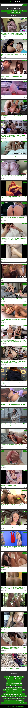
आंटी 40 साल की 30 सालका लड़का (14, 692)
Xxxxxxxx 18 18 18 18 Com (11, 694)
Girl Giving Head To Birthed (19, 696)
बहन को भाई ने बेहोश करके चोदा (19, 703)
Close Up (18, 12)
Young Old (21, 694)
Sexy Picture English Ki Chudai (14, 683)
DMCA (13, 706)
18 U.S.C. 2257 (20, 706)
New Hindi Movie (19, 700)
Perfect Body (18, 679)
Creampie (3, 10)
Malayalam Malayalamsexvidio (14, 687)
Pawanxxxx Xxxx (9, 700)
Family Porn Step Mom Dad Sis (14, 685)
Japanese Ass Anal (6, 696)
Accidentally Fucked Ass (14, 681)
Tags (9, 706)
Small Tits (15, 10)
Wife (9, 12)
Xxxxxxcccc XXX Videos (18, 676)
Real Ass (24, 10)
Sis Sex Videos (10, 679)
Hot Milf (23, 689)
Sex (20, 10)
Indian (12, 12)
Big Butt (10, 10)
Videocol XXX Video (7, 703)
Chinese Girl (7, 676)
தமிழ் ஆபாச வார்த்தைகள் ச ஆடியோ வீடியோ (14, 698)
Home (5, 706)
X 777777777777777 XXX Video (11, 689)
